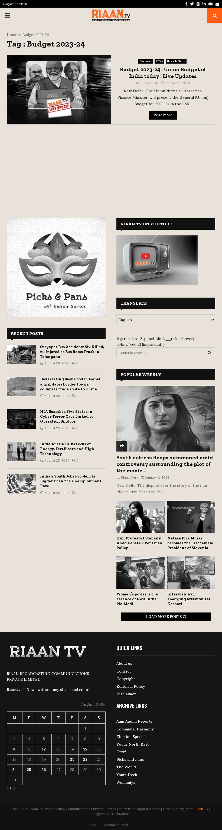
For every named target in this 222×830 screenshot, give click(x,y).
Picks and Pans (130, 759)
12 (44, 749)
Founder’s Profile (117, 825)
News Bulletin (176, 61)
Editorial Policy (130, 686)
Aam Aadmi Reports (134, 721)
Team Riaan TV (196, 809)
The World (126, 767)
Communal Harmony (135, 729)
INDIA (159, 61)
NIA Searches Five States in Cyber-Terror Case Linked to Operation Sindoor (66, 416)
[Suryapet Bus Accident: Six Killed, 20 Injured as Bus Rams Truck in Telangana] (21, 354)
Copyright (125, 678)
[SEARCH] (209, 352)
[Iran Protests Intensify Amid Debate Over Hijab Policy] (140, 517)
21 (72, 759)
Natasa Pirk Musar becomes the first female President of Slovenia (190, 543)
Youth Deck (126, 774)
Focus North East (132, 744)
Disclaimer (126, 693)
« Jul (11, 788)
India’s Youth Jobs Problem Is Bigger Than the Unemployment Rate (71, 481)
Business (146, 61)
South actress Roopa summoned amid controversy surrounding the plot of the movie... (164, 464)
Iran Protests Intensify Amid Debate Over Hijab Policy (139, 543)
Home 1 (93, 825)
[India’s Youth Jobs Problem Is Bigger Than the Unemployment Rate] (21, 483)
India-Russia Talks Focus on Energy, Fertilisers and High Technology (67, 449)
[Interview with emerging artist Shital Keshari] (191, 572)
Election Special (131, 736)
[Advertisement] (111, 168)
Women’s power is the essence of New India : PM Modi (137, 599)
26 (43, 769)
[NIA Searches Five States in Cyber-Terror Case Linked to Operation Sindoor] (21, 419)
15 (85, 749)
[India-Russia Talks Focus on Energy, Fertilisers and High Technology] (21, 451)
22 (85, 759)
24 (14, 769)
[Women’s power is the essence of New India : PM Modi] (140, 572)
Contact (123, 671)
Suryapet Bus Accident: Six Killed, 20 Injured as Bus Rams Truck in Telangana (72, 352)
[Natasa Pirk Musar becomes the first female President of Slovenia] (191, 517)
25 (29, 769)
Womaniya (125, 782)
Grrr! (121, 751)
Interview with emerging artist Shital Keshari (188, 599)
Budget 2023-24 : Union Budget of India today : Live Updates (163, 72)
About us (124, 663)
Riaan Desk (149, 83)
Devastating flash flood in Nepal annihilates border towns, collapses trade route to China (70, 384)
